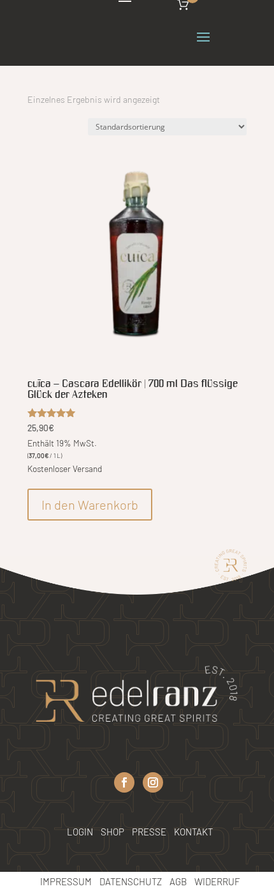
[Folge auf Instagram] (153, 782)
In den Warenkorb (89, 504)
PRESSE (150, 831)
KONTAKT (193, 831)
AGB (178, 881)
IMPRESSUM (66, 881)
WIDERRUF (217, 881)
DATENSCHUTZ (130, 881)
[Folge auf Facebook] (124, 782)
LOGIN (80, 831)
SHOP (112, 831)
